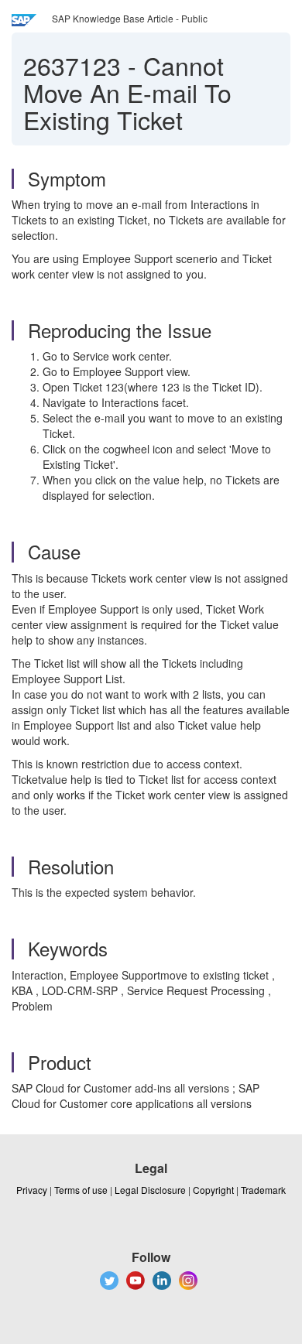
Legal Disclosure (150, 1189)
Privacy (31, 1189)
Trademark (263, 1189)
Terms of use (81, 1189)
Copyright (213, 1189)
